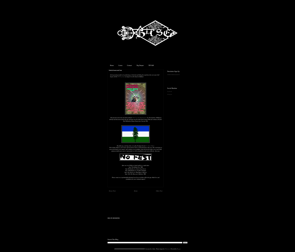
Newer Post (112, 191)
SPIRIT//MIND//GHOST (173, 74)
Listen (120, 65)
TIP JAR (151, 65)
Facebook (169, 91)
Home (112, 65)
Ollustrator (167, 249)
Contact (129, 65)
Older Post (159, 191)
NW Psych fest (121, 76)
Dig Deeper (140, 65)
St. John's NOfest (150, 146)
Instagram (169, 94)
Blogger (178, 249)
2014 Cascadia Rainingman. (139, 117)
